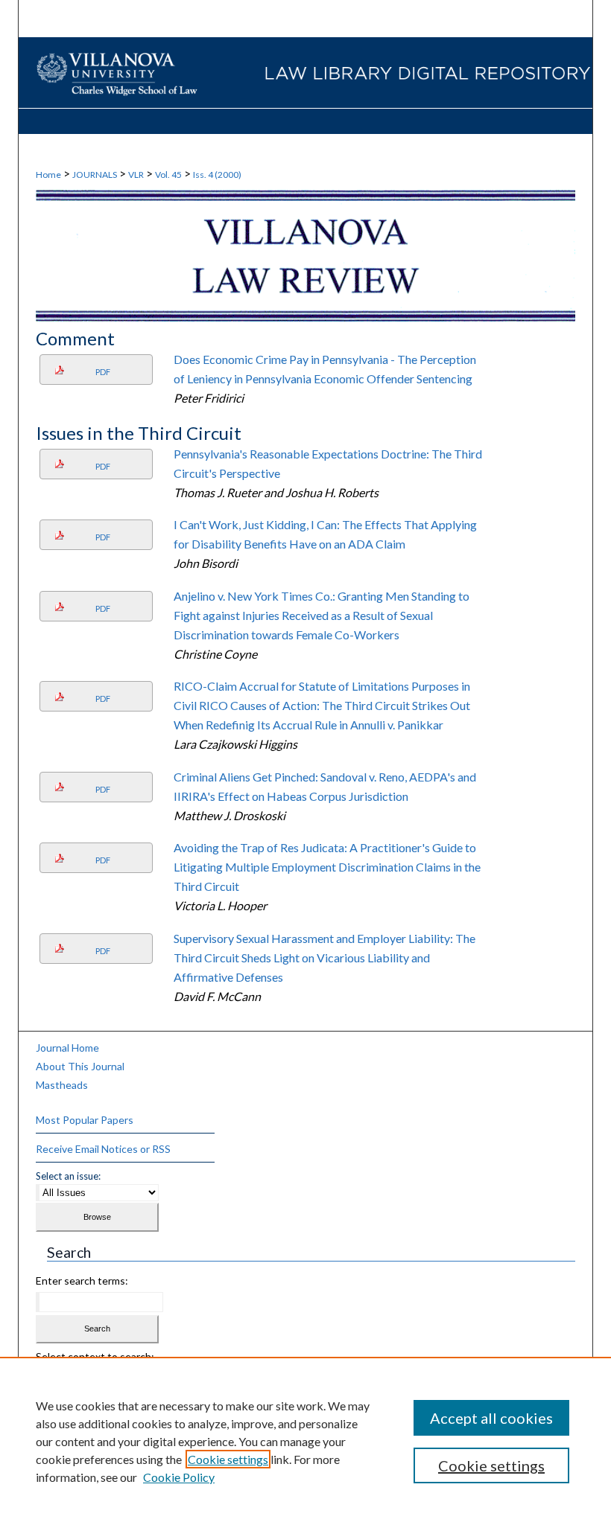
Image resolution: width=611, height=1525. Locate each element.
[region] (305, 1441)
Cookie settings (228, 1459)
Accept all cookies (491, 1418)
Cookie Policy (179, 1477)
